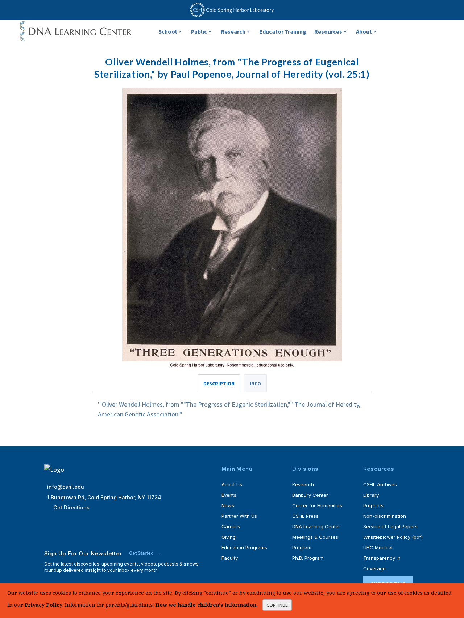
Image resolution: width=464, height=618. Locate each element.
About (364, 31)
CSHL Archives (380, 484)
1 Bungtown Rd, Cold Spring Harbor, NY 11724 (104, 497)
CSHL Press (305, 516)
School (167, 31)
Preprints (373, 505)
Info (255, 383)
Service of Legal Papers (390, 526)
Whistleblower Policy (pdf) (393, 537)
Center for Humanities (317, 505)
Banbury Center (310, 495)
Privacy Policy (43, 604)
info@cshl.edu (65, 487)
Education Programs (244, 547)
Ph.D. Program (308, 558)
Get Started (142, 553)
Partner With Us (239, 516)
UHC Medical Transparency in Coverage (382, 558)
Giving (228, 537)
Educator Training (282, 31)
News (227, 505)
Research (233, 31)
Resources (328, 31)
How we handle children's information (205, 604)
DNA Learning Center (316, 526)
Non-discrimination (384, 516)
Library (371, 495)
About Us (231, 484)
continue (277, 605)
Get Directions (71, 507)
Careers (230, 526)
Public (199, 31)
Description (219, 383)
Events (228, 495)
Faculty (229, 558)
